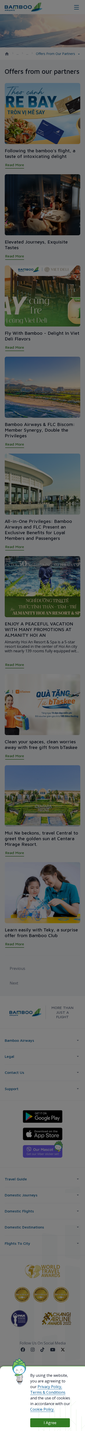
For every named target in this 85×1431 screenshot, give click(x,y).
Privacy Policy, (50, 1386)
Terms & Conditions (47, 1392)
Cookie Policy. (42, 1409)
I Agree (50, 1422)
